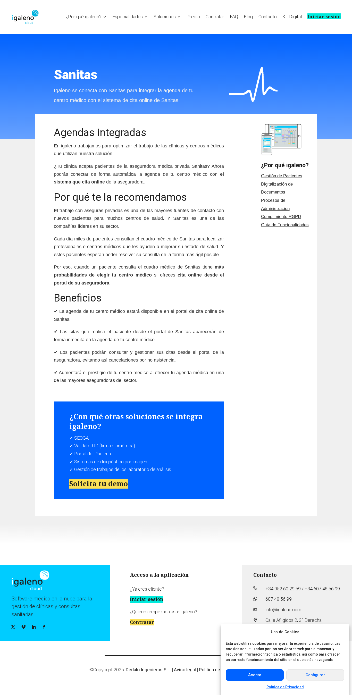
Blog (248, 16)
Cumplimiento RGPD (281, 216)
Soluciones (165, 16)
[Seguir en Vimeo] (23, 627)
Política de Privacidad (285, 687)
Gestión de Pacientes (281, 175)
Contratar (215, 16)
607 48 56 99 (278, 599)
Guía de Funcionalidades (285, 224)
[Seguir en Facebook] (44, 627)
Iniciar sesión (324, 16)
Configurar (315, 675)
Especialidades (127, 16)
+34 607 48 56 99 (322, 588)
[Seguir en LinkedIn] (34, 627)
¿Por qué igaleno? (84, 16)
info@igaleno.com (283, 609)
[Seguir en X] (13, 627)
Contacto (267, 16)
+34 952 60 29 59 (283, 588)
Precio (193, 16)
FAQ (234, 16)
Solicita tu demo (98, 483)
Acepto (254, 675)
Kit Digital (292, 16)
